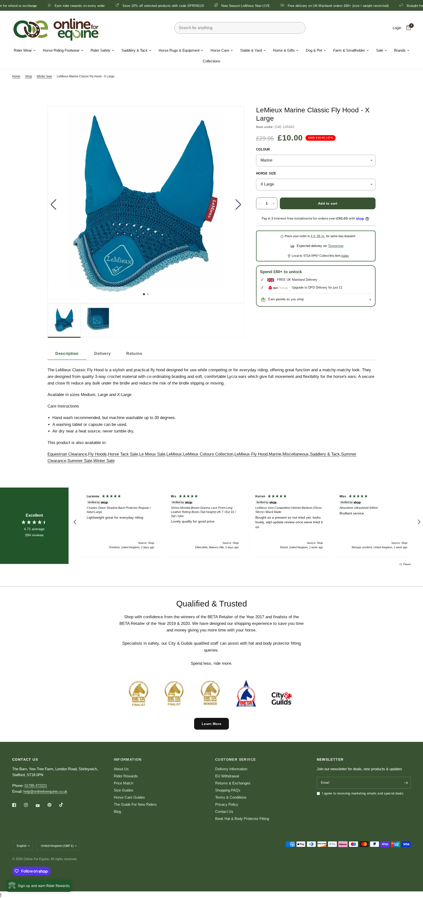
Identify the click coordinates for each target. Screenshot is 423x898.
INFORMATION (128, 759)
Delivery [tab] (102, 353)
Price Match (123, 783)
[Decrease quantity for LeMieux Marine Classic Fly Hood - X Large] (260, 203)
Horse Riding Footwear (61, 50)
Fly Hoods (97, 454)
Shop (28, 76)
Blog (117, 811)
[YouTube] (41, 805)
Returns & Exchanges (232, 783)
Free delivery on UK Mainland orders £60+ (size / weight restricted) (309, 5)
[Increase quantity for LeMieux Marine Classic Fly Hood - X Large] (273, 203)
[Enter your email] (406, 783)
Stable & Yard (251, 50)
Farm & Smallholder (349, 50)
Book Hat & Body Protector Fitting (242, 818)
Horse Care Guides (129, 797)
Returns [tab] (134, 353)
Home (16, 76)
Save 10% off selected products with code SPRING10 (134, 5)
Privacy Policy (226, 804)
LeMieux (174, 454)
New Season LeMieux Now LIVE (217, 5)
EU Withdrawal (227, 776)
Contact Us (224, 811)
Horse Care (220, 50)
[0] (407, 28)
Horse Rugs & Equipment (179, 50)
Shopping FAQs (227, 790)
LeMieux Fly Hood (251, 454)
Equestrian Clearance (67, 454)
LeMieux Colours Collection (208, 454)
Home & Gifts (284, 50)
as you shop (290, 299)
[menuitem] (24, 50)
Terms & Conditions (231, 797)
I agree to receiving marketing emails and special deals (362, 793)
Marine (275, 454)
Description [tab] (67, 353)
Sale (379, 50)
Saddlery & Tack (134, 50)
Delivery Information (231, 769)
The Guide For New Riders (135, 804)
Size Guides (123, 790)
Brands (400, 50)
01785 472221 (35, 785)
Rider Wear (23, 50)
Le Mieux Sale (152, 454)
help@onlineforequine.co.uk (45, 791)
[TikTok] (64, 804)
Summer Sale (79, 460)
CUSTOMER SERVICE (235, 759)
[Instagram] (29, 805)
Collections (211, 61)
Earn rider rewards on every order (51, 5)
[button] (53, 204)
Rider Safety (100, 50)
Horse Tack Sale (123, 454)
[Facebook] (17, 805)
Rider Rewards (126, 776)
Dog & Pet (314, 50)
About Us (121, 769)
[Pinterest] (52, 805)
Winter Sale (44, 76)
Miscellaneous (295, 454)
